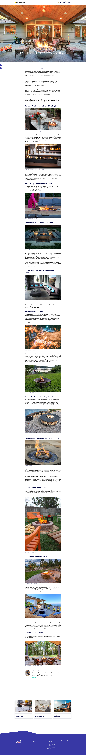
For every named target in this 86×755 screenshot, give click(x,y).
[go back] (2, 8)
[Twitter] (61, 740)
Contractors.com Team (44, 67)
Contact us (35, 742)
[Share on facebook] (1, 65)
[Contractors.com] (18, 741)
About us (34, 741)
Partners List (49, 750)
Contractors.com (60, 753)
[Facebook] (64, 740)
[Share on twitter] (1, 68)
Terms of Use (49, 748)
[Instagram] (67, 740)
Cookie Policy (49, 741)
